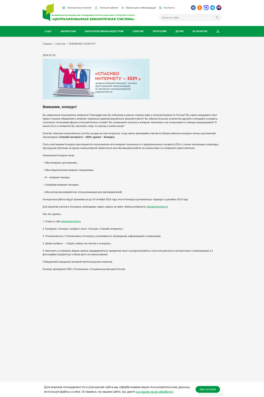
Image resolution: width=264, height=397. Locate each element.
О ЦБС (48, 31)
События (137, 31)
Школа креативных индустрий (104, 31)
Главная (47, 43)
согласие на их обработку (154, 391)
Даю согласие (208, 389)
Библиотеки (68, 31)
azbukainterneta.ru (157, 206)
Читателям (159, 31)
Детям (179, 31)
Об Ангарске (200, 31)
